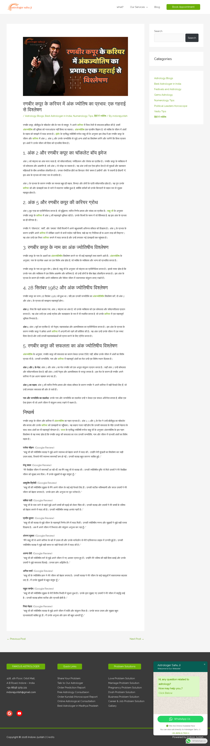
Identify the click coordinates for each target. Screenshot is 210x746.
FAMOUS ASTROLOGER (25, 666)
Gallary (112, 705)
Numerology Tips (83, 115)
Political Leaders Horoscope (170, 105)
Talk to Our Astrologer (70, 683)
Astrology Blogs (34, 115)
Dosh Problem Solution (121, 692)
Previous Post (16, 638)
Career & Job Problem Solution (126, 701)
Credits (50, 737)
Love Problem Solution (121, 678)
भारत (63, 429)
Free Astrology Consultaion (73, 692)
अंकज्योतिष (28, 129)
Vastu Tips (160, 111)
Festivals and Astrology (167, 89)
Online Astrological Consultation (76, 701)
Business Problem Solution (123, 696)
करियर (80, 125)
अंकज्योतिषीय (57, 255)
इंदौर (57, 134)
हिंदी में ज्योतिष (100, 115)
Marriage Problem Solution (123, 683)
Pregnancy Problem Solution (125, 687)
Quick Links (69, 666)
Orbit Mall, (29, 678)
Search (158, 31)
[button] (183, 7)
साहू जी (110, 210)
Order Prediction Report (71, 687)
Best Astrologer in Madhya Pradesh (77, 705)
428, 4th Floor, (15, 678)
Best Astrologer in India (58, 115)
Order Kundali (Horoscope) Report (77, 696)
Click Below (165, 693)
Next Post (137, 638)
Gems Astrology (163, 94)
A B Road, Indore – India (21, 683)
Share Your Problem (68, 678)
